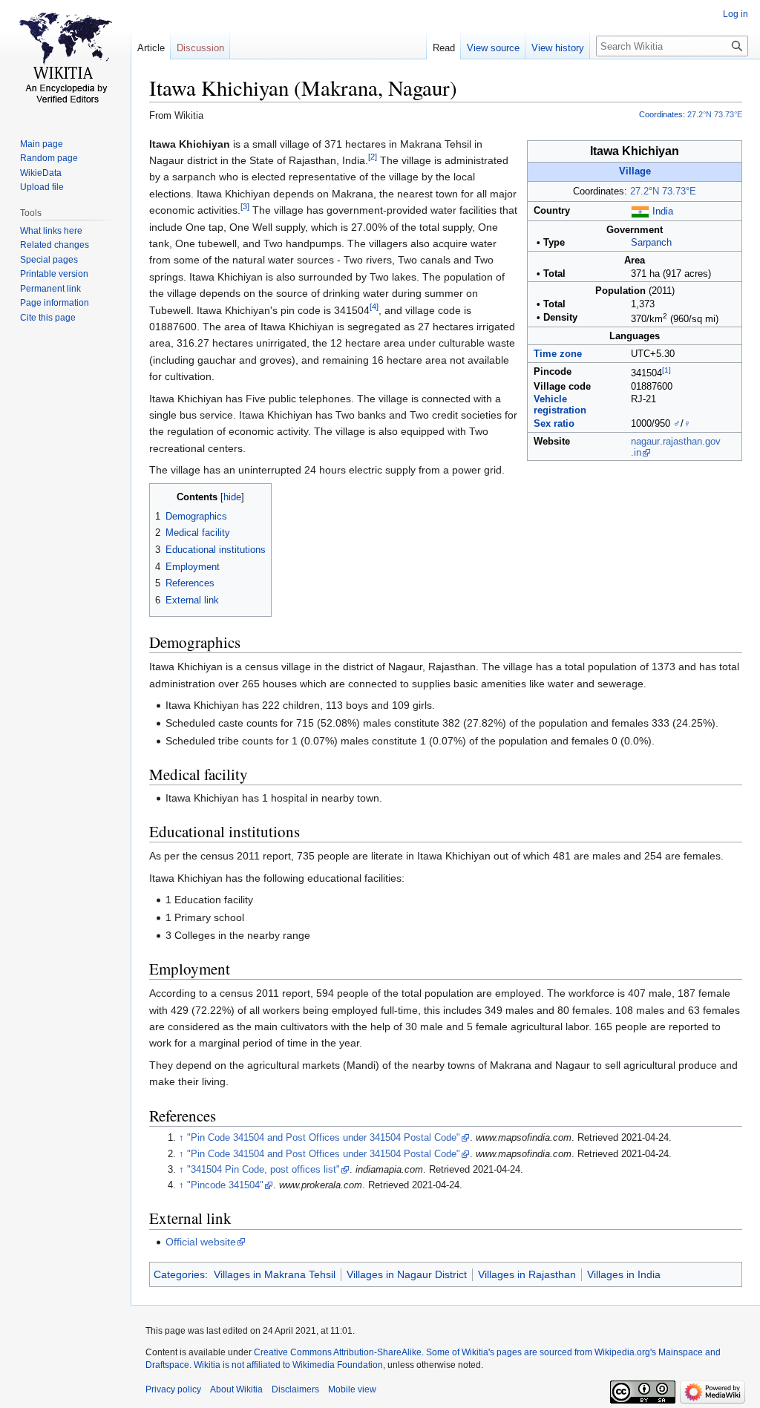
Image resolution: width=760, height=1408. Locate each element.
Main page (41, 144)
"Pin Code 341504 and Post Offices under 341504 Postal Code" (323, 1138)
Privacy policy (173, 1389)
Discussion (200, 47)
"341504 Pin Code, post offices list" (263, 1170)
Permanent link (50, 289)
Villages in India (624, 1274)
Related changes (54, 245)
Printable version (54, 274)
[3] (244, 207)
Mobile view (352, 1389)
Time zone (558, 354)
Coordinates (661, 114)
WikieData (41, 173)
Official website (201, 1242)
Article (151, 47)
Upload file (42, 187)
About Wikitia (236, 1389)
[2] (372, 156)
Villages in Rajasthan (527, 1274)
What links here (51, 231)
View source (493, 47)
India (662, 211)
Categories (179, 1274)
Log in (735, 14)
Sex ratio (554, 424)
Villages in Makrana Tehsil (274, 1274)
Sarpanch (651, 243)
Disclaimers (295, 1389)
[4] (374, 306)
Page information (54, 303)
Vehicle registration (560, 405)
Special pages (49, 260)
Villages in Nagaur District (407, 1274)
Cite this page (48, 317)
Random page (49, 158)
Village (635, 171)
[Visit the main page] (65, 59)
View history (557, 47)
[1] (666, 370)
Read (444, 47)
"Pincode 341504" (225, 1185)
